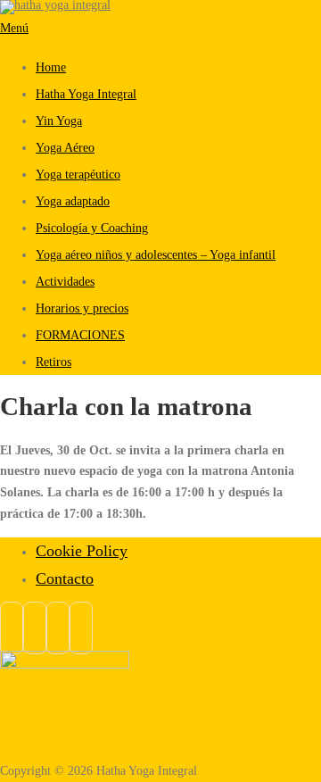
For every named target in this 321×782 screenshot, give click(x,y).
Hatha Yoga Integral (86, 94)
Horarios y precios (82, 308)
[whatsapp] (58, 628)
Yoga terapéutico (78, 174)
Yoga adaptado (73, 201)
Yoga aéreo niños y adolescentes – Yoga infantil (156, 254)
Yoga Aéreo (65, 147)
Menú (14, 28)
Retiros (53, 361)
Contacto (65, 578)
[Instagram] (34, 628)
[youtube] (81, 628)
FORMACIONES (80, 335)
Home (51, 67)
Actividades (65, 281)
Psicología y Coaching (92, 227)
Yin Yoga (59, 120)
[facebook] (11, 628)
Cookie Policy (82, 551)
